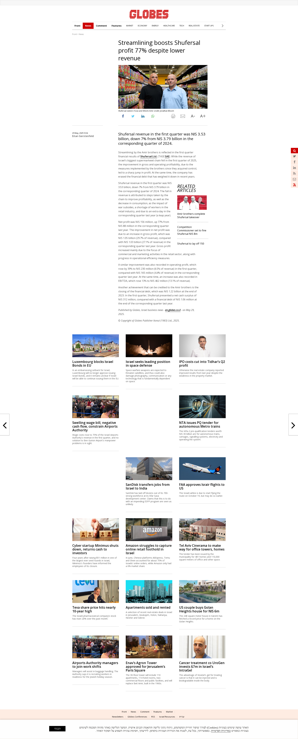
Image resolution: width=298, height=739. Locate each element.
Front (77, 25)
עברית (181, 716)
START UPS (209, 25)
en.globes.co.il (173, 310)
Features (117, 25)
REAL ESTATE (194, 25)
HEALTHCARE (169, 25)
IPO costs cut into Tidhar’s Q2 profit (202, 363)
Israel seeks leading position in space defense (148, 363)
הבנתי (57, 728)
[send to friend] (183, 116)
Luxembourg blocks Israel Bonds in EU (92, 363)
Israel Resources (167, 716)
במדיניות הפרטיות (221, 730)
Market (169, 711)
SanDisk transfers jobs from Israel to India (148, 486)
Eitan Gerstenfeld (83, 136)
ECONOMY (142, 25)
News (88, 25)
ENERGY (155, 25)
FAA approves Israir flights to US (202, 486)
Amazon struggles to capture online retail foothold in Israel (149, 549)
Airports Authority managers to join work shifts (95, 665)
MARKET (129, 25)
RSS (153, 716)
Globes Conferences (137, 716)
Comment (101, 25)
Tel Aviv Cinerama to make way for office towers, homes (201, 547)
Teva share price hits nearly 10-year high (94, 609)
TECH (181, 25)
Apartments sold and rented (148, 607)
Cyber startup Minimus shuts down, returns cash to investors (95, 549)
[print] (173, 116)
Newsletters (117, 716)
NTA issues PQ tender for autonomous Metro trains (199, 424)
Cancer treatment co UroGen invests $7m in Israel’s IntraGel (202, 666)
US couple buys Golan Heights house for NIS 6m (199, 609)
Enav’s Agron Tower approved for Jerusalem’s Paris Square (145, 666)
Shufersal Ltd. (148, 156)
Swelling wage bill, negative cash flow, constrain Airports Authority (94, 426)
